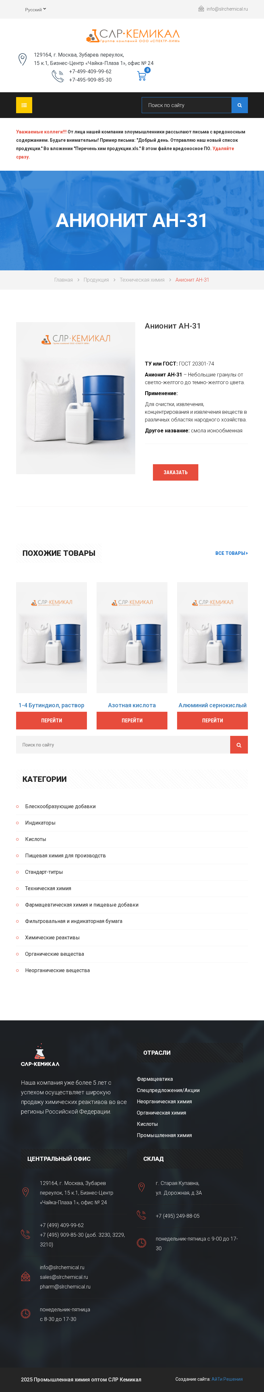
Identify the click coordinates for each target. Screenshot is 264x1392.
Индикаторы (40, 823)
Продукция (96, 280)
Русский (29, 10)
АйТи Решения (227, 1379)
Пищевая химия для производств (65, 856)
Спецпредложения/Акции (168, 1090)
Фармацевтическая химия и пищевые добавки (81, 905)
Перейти (51, 721)
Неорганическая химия (164, 1101)
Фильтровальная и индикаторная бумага (73, 921)
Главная (63, 280)
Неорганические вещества (57, 970)
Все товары (230, 553)
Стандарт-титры (44, 872)
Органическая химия (161, 1113)
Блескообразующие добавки (60, 806)
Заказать (176, 472)
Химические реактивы (52, 938)
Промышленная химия (164, 1135)
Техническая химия (142, 280)
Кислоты (35, 839)
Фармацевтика (155, 1079)
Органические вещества (54, 954)
